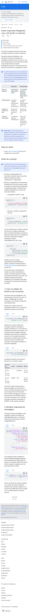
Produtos (11, 24)
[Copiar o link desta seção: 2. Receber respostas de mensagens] (15, 410)
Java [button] (13, 313)
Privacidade (15, 606)
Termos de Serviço (5, 606)
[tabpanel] (16, 319)
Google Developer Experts (7, 530)
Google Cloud (4, 573)
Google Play (4, 575)
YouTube (3, 554)
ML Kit (10, 2)
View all (3, 578)
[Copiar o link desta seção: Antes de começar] (18, 159)
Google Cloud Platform (6, 595)
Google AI (3, 598)
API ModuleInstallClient (10, 265)
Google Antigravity (5, 570)
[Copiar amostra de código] (26, 198)
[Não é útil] (11, 27)
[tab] (7, 313)
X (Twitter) (3, 551)
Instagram (3, 546)
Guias (3, 7)
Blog (2, 541)
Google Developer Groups (7, 527)
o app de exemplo (12, 151)
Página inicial (4, 24)
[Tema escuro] (24, 198)
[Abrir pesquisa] (19, 2)
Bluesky (3, 544)
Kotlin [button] (7, 313)
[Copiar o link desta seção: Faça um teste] (14, 147)
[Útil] (8, 27)
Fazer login (24, 1)
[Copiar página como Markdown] (8, 35)
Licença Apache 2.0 (18, 510)
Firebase (3, 565)
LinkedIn (3, 549)
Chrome (3, 563)
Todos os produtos (5, 600)
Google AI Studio (5, 568)
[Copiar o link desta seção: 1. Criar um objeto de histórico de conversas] (25, 292)
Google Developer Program (7, 525)
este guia (19, 77)
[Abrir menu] (2, 2)
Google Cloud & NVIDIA (6, 535)
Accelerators (4, 532)
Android (3, 560)
